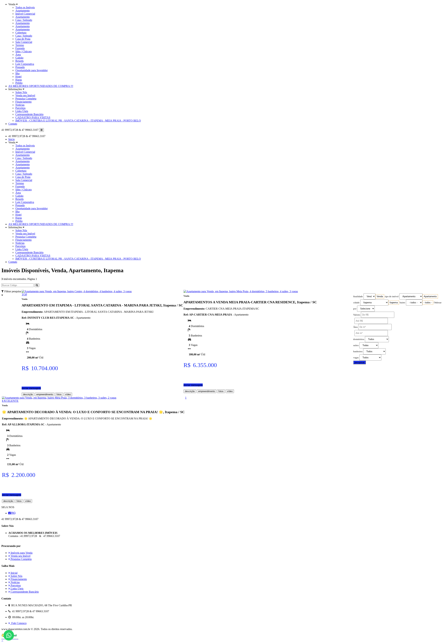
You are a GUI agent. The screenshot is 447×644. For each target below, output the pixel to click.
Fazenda (20, 48)
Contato (12, 123)
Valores (356, 315)
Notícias (19, 104)
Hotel (18, 76)
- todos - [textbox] (428, 302)
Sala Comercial (23, 42)
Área (18, 54)
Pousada (20, 67)
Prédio (19, 82)
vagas (356, 357)
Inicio (11, 139)
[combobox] (379, 296)
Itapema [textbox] (394, 302)
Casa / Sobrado (23, 20)
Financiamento (23, 101)
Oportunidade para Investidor (31, 70)
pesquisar (359, 362)
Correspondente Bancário (29, 114)
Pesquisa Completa (25, 98)
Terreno (19, 45)
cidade (356, 302)
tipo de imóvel (392, 296)
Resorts (19, 60)
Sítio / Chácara (23, 51)
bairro (402, 302)
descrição (28, 394)
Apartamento (22, 10)
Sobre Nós (21, 92)
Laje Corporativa (24, 64)
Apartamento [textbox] (430, 296)
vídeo (68, 394)
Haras (18, 79)
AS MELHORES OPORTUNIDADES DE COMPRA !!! (40, 86)
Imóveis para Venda (21, 552)
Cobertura (20, 32)
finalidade (358, 296)
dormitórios (358, 339)
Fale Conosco (18, 623)
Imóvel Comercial (25, 13)
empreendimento (44, 394)
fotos (59, 394)
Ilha (17, 73)
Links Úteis (21, 111)
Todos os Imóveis (25, 7)
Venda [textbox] (380, 296)
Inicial (13, 572)
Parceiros (20, 108)
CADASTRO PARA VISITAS (32, 117)
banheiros (357, 351)
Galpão (19, 57)
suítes (356, 345)
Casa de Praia (22, 38)
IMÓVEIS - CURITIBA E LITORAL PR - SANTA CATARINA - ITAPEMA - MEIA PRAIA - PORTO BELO (78, 120)
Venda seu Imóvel (25, 95)
